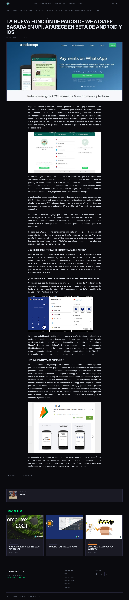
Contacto (67, 587)
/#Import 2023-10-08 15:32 (22, 10)
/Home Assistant (59, 3)
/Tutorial (92, 543)
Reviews (67, 584)
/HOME (8, 10)
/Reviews (72, 3)
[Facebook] (96, 574)
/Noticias (13, 543)
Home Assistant (69, 580)
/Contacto (81, 3)
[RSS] (106, 574)
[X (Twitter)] (101, 574)
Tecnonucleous (15, 571)
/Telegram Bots (45, 3)
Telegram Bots (69, 577)
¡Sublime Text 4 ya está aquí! (63, 547)
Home (66, 573)
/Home (35, 3)
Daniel (22, 495)
